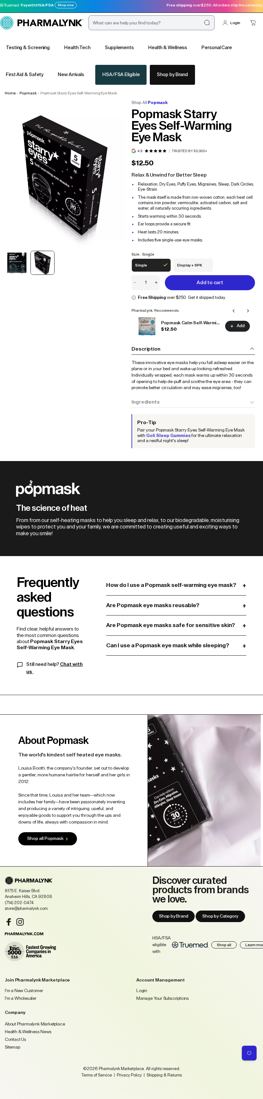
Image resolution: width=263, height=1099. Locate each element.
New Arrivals (71, 74)
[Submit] (207, 23)
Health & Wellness (167, 47)
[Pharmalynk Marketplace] (41, 23)
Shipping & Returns (164, 1075)
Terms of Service (96, 1075)
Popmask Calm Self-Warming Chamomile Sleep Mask (191, 323)
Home (10, 93)
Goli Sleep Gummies (168, 435)
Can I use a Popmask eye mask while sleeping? (176, 645)
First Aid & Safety (24, 74)
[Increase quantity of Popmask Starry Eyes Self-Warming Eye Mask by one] (156, 282)
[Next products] (248, 310)
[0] (253, 23)
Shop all (224, 945)
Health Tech (77, 47)
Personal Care (216, 47)
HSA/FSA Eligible (121, 74)
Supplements (119, 47)
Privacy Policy (129, 1075)
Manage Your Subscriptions (162, 998)
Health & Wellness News (28, 1032)
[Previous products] (234, 310)
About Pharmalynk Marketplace (35, 1024)
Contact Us (15, 1039)
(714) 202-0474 (19, 903)
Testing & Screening (28, 47)
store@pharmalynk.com (26, 908)
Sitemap (12, 1047)
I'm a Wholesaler (21, 998)
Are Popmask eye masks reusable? (176, 605)
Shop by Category (220, 916)
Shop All (150, 102)
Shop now (66, 5)
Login (235, 23)
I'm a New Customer (24, 991)
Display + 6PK (189, 267)
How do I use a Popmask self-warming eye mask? (176, 585)
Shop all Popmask (45, 838)
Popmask (28, 93)
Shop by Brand (172, 74)
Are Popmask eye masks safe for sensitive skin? (176, 625)
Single (145, 267)
